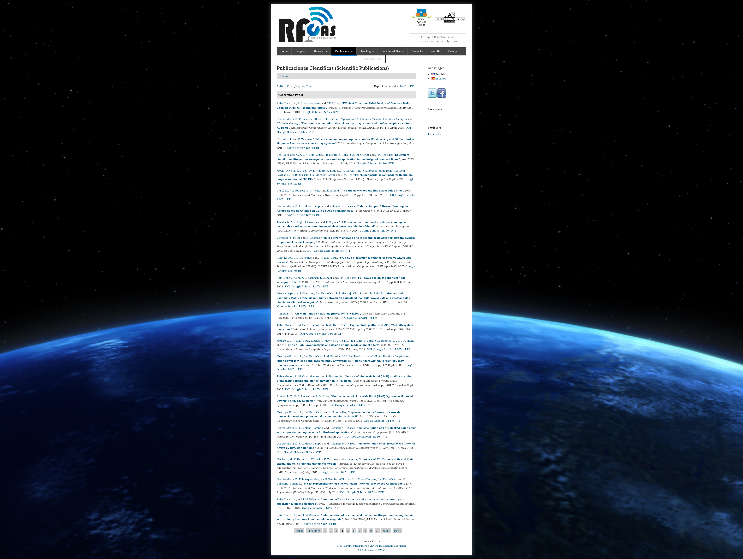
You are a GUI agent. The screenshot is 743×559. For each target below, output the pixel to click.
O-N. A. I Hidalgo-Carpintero (390, 356)
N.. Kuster (350, 459)
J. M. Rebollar (383, 154)
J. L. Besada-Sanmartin (377, 170)
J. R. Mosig (333, 103)
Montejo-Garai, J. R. (289, 356)
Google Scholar (312, 112)
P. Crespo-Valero (309, 103)
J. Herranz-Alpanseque (340, 119)
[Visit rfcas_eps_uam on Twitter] (432, 96)
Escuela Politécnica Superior (352, 545)
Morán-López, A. (288, 293)
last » (397, 531)
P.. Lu (296, 237)
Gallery (452, 51)
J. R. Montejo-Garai (336, 154)
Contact (417, 51)
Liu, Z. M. (282, 190)
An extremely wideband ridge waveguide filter (372, 190)
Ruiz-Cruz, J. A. (286, 103)
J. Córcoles (312, 222)
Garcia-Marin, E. (287, 119)
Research (320, 51)
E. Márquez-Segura (311, 479)
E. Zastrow (305, 139)
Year (309, 86)
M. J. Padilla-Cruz (353, 356)
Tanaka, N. (283, 222)
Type (298, 86)
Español (440, 78)
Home (284, 51)
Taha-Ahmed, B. (287, 325)
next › (386, 531)
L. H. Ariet (322, 396)
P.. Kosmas (313, 237)
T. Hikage (297, 222)
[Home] (307, 42)
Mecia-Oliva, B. (286, 170)
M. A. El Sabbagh (308, 278)
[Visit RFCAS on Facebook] (441, 96)
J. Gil (396, 340)
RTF (412, 86)
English (440, 74)
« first (299, 531)
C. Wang (315, 190)
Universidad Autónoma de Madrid (388, 545)
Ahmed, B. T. (284, 313)
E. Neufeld (300, 459)
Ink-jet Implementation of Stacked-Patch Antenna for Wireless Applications (353, 483)
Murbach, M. (285, 459)
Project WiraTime (371, 58)
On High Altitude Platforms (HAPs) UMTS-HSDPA (327, 313)
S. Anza (315, 340)
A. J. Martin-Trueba (369, 119)
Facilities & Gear (393, 51)
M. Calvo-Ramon (308, 325)
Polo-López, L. (286, 257)
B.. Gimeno (407, 340)
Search (286, 76)
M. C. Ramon (302, 396)
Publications (344, 51)
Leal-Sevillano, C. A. (289, 154)
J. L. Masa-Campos (395, 119)
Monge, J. (283, 340)
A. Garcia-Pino (352, 170)
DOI (408, 127)
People (301, 51)
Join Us (435, 51)
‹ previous (313, 531)
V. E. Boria (288, 345)
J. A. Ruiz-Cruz (312, 154)
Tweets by (434, 134)
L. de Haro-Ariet (337, 325)
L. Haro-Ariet (335, 376)
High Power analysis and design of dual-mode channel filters (338, 344)
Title (290, 86)
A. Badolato (334, 170)
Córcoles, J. (284, 139)
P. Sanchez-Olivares (311, 119)
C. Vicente (327, 340)
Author (281, 86)
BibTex (404, 86)
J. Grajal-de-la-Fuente (311, 170)
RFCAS (371, 550)
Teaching (367, 51)
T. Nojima (332, 222)
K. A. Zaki (333, 190)
